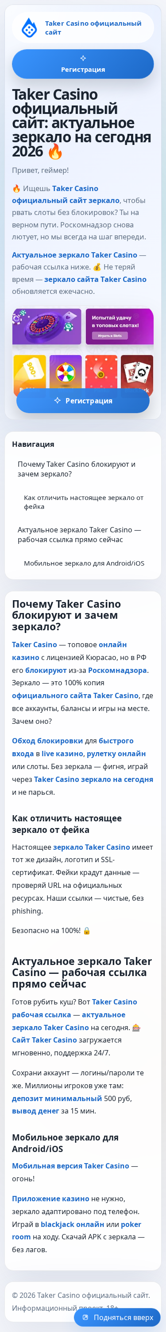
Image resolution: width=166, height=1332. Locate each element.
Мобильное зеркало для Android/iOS (84, 563)
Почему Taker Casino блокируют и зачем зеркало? (76, 469)
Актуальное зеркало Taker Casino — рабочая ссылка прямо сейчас (79, 534)
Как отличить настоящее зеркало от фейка (83, 502)
